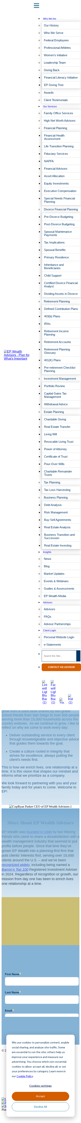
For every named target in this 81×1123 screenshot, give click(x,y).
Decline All (40, 1106)
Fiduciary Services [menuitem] (56, 153)
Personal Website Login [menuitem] (59, 637)
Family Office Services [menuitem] (58, 113)
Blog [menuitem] (47, 566)
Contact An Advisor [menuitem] (61, 667)
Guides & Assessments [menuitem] (59, 588)
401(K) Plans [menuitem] (52, 360)
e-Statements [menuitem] (52, 644)
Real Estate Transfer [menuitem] (57, 426)
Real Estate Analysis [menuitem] (57, 527)
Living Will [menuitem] (50, 434)
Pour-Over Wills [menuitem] (54, 464)
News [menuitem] (47, 558)
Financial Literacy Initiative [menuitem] (61, 77)
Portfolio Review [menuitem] (54, 386)
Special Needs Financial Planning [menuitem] (59, 200)
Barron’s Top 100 (15, 869)
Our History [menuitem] (51, 25)
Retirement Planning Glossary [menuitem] (57, 351)
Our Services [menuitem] (50, 106)
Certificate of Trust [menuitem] (55, 456)
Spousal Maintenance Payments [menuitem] (58, 233)
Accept (40, 1096)
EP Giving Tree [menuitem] (54, 85)
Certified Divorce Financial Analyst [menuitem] (61, 284)
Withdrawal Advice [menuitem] (56, 404)
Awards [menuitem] (49, 92)
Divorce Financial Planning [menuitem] (61, 209)
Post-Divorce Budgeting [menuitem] (59, 224)
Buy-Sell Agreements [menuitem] (57, 519)
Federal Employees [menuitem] (56, 40)
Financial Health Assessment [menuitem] (54, 137)
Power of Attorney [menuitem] (55, 449)
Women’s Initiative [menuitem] (55, 55)
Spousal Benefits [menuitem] (55, 250)
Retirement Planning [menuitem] (57, 301)
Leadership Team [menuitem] (55, 62)
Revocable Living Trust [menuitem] (58, 441)
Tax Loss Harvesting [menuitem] (57, 489)
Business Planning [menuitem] (56, 497)
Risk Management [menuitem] (56, 512)
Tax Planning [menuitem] (52, 482)
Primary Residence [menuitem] (56, 257)
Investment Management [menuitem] (60, 378)
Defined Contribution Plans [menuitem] (61, 308)
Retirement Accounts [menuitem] (57, 342)
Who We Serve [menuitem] (53, 32)
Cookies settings (40, 1085)
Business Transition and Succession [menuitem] (59, 536)
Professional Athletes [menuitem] (57, 47)
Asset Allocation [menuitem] (54, 176)
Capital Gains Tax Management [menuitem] (55, 395)
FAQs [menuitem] (47, 616)
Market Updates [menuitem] (54, 573)
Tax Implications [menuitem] (54, 242)
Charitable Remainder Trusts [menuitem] (58, 473)
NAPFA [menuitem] (49, 161)
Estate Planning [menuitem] (54, 412)
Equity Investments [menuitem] (56, 183)
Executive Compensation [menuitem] (60, 191)
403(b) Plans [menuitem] (52, 316)
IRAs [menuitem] (47, 323)
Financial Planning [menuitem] (55, 128)
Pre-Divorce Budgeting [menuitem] (58, 216)
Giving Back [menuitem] (52, 70)
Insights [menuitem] (47, 552)
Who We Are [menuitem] (49, 18)
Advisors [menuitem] (47, 602)
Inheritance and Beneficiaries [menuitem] (54, 266)
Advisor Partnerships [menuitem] (57, 624)
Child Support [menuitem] (52, 275)
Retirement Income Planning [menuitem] (56, 332)
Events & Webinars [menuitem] (56, 581)
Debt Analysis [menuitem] (53, 505)
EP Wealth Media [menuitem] (55, 596)
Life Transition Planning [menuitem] (59, 146)
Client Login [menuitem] (49, 630)
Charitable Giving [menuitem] (55, 419)
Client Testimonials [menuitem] (56, 100)
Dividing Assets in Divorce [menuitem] (61, 293)
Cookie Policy (25, 1076)
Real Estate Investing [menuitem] (57, 545)
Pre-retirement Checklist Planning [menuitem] (59, 369)
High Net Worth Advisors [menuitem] (59, 120)
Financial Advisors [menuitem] (55, 168)
